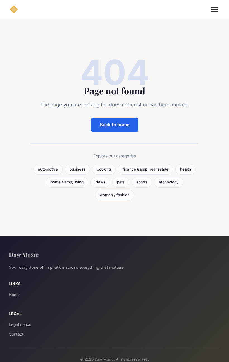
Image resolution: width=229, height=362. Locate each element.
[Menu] (214, 9)
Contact (16, 334)
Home (14, 294)
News (100, 182)
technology (169, 182)
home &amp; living (67, 182)
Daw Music (24, 254)
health (185, 169)
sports (141, 182)
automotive (48, 169)
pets (121, 182)
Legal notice (20, 324)
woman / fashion (115, 195)
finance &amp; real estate (145, 169)
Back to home (114, 124)
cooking (104, 169)
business (77, 169)
